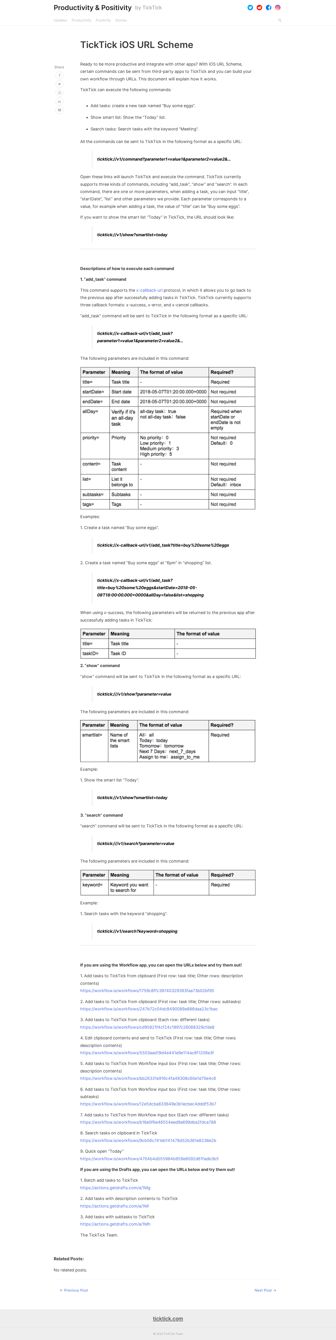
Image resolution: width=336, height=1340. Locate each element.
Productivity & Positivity (93, 7)
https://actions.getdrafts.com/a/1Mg (115, 1187)
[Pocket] (59, 110)
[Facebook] (268, 7)
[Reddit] (259, 7)
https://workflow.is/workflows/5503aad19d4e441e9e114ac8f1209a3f (147, 1052)
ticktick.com (168, 1318)
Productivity (81, 20)
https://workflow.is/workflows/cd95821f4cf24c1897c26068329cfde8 (147, 1027)
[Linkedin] (59, 101)
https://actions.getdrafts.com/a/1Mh (115, 1224)
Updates (60, 20)
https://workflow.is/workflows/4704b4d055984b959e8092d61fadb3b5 (149, 1158)
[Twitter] (250, 7)
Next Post (265, 1290)
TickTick (152, 8)
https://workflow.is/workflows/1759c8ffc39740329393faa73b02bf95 (147, 990)
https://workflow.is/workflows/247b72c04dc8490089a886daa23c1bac (149, 1008)
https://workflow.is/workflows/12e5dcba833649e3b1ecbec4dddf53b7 (148, 1104)
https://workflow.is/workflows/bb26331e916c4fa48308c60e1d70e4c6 (148, 1078)
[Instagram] (277, 7)
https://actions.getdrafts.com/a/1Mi (114, 1206)
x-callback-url (149, 290)
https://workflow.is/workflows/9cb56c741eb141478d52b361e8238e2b (148, 1140)
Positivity (103, 20)
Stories (121, 20)
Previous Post (74, 1290)
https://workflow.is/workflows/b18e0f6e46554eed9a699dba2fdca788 (148, 1122)
